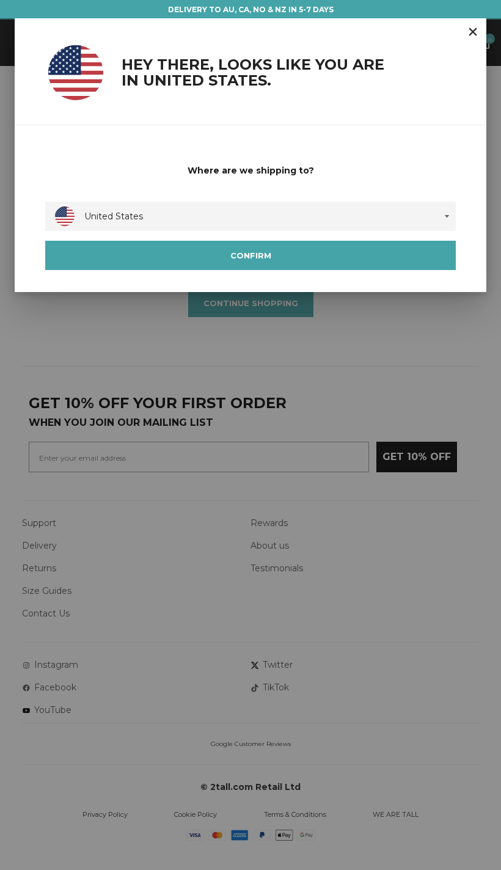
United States (113, 216)
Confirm (250, 255)
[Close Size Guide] (473, 32)
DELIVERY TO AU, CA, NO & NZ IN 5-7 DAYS (251, 9)
